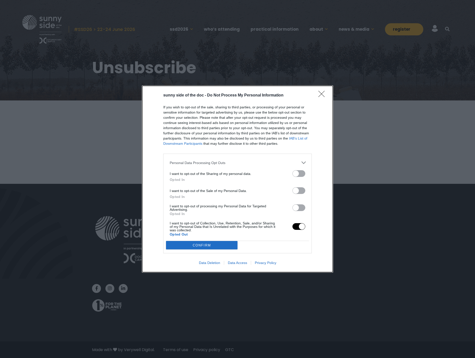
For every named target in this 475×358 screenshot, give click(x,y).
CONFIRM (202, 245)
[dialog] (237, 179)
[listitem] (237, 162)
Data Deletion (209, 263)
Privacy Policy (265, 263)
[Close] (323, 95)
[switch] (298, 173)
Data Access (237, 263)
